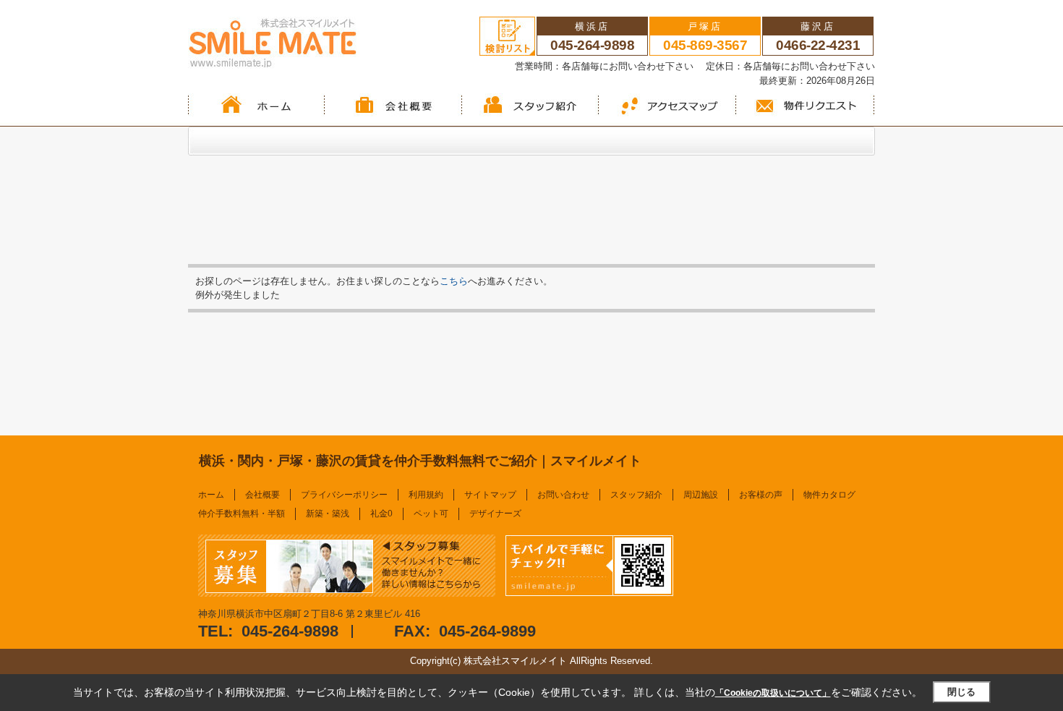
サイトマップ (490, 495)
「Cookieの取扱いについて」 (773, 693)
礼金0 (381, 513)
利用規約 (426, 495)
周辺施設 (700, 495)
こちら (454, 281)
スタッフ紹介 (636, 495)
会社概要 (262, 495)
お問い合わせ (563, 495)
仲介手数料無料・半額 (241, 513)
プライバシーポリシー (344, 495)
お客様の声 (760, 495)
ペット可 (431, 513)
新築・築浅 (327, 513)
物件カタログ (829, 495)
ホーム (211, 495)
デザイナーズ (495, 513)
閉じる (961, 691)
